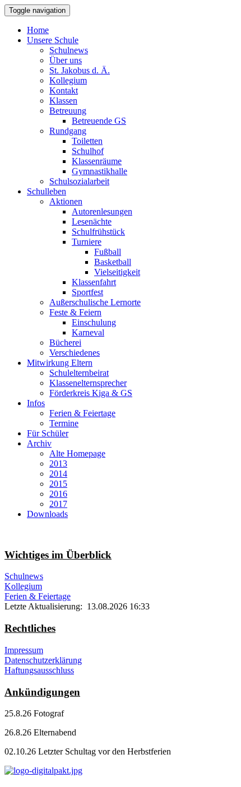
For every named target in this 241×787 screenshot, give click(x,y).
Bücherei (65, 342)
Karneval (88, 332)
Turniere (86, 241)
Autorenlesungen (102, 211)
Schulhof (88, 151)
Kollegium (68, 80)
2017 (58, 504)
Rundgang (67, 131)
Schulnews (68, 50)
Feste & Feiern (75, 312)
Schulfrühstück (98, 231)
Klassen (63, 100)
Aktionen (65, 201)
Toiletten (87, 141)
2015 (58, 483)
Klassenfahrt (94, 282)
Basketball (112, 262)
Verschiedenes (74, 352)
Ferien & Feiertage (82, 413)
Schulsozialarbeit (79, 181)
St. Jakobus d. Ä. (79, 70)
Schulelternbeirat (79, 373)
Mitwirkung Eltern (59, 362)
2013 (58, 463)
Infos (36, 403)
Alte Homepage (77, 453)
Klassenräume (97, 161)
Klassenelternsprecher (88, 383)
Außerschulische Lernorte (95, 302)
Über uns (65, 60)
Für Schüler (47, 433)
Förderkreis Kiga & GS (90, 393)
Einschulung (94, 322)
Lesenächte (92, 221)
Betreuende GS (99, 120)
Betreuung (67, 110)
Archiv (39, 443)
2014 (58, 473)
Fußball (107, 252)
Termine (63, 423)
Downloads (47, 514)
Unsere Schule (52, 40)
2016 (58, 494)
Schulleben (46, 191)
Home (38, 30)
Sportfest (87, 292)
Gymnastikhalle (99, 171)
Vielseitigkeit (117, 272)
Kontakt (63, 90)
